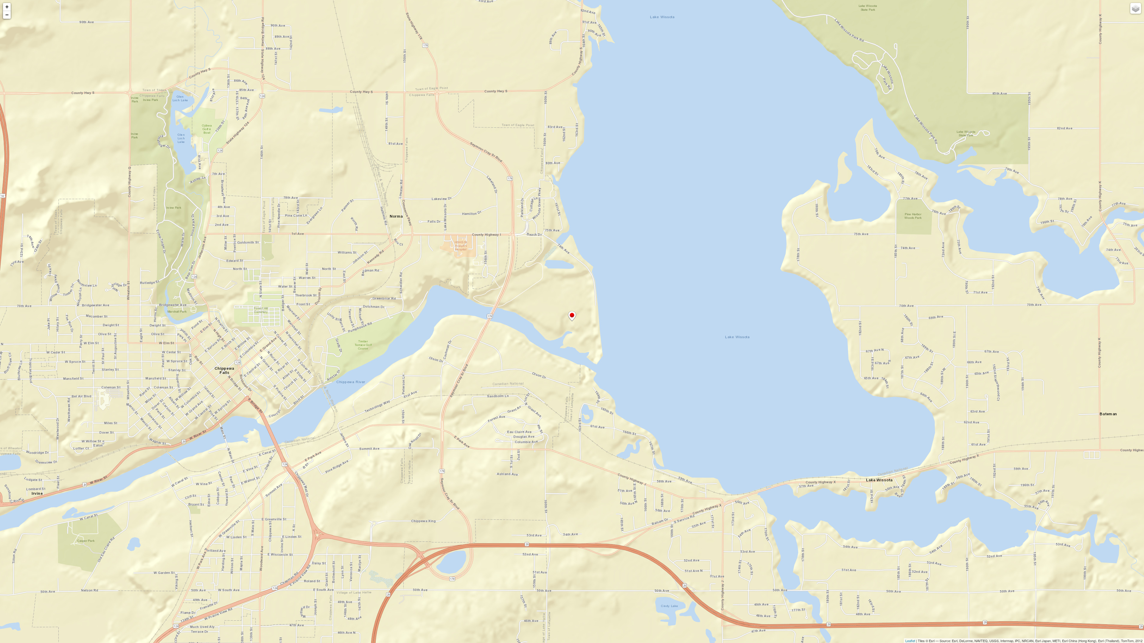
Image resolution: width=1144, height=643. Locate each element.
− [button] (7, 15)
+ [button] (7, 7)
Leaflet (910, 640)
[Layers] (1135, 8)
